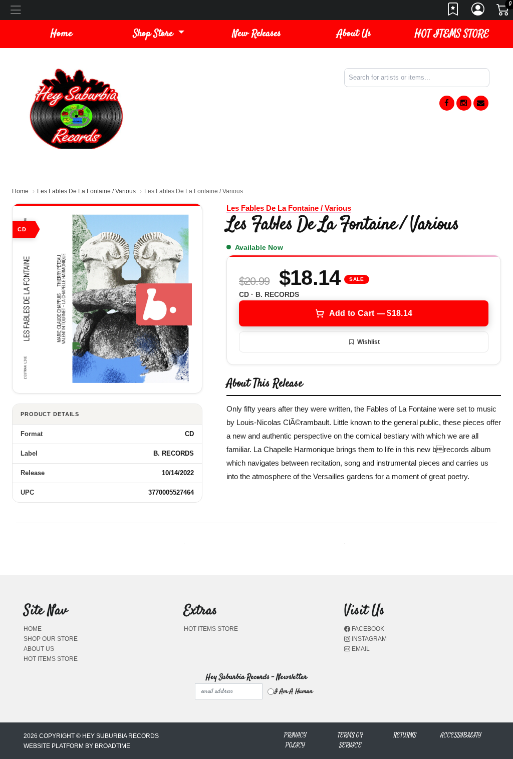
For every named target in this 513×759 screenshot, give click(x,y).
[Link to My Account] (478, 12)
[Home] (76, 108)
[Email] (480, 103)
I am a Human (293, 691)
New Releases (256, 34)
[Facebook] (446, 103)
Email (360, 648)
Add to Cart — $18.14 (370, 313)
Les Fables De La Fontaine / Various (86, 191)
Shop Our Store (51, 638)
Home (20, 191)
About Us (354, 34)
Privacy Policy (295, 740)
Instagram (368, 638)
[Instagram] (463, 103)
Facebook (367, 628)
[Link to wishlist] (453, 12)
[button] (158, 34)
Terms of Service (350, 740)
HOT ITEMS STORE (452, 34)
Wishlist (368, 341)
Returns (404, 735)
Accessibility (460, 735)
